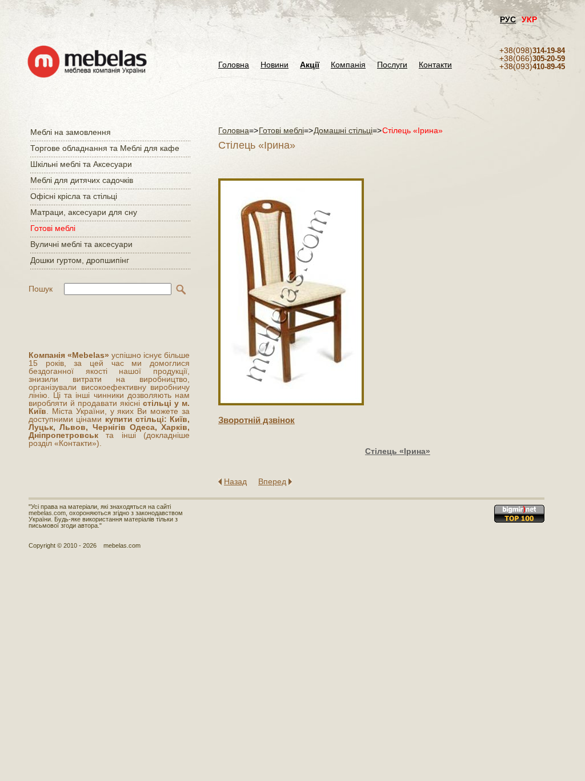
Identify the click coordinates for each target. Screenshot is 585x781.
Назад (235, 481)
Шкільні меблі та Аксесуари (81, 164)
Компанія (348, 65)
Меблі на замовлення (70, 132)
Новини (275, 65)
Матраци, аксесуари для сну (83, 212)
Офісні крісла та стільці (73, 196)
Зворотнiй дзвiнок (256, 420)
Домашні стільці (343, 130)
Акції (309, 65)
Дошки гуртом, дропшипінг (79, 260)
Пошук (41, 288)
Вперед (272, 481)
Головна (233, 65)
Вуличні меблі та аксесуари (81, 244)
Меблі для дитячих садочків (81, 180)
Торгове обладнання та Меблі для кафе (104, 148)
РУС (508, 19)
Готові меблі (52, 228)
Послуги (392, 65)
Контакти (435, 65)
